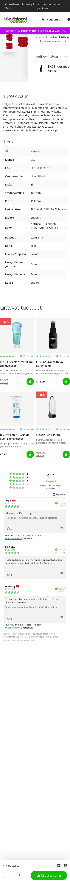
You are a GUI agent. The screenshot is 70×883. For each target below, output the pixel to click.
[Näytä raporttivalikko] (61, 528)
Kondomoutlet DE (13, 538)
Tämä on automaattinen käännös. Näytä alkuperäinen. (31, 517)
